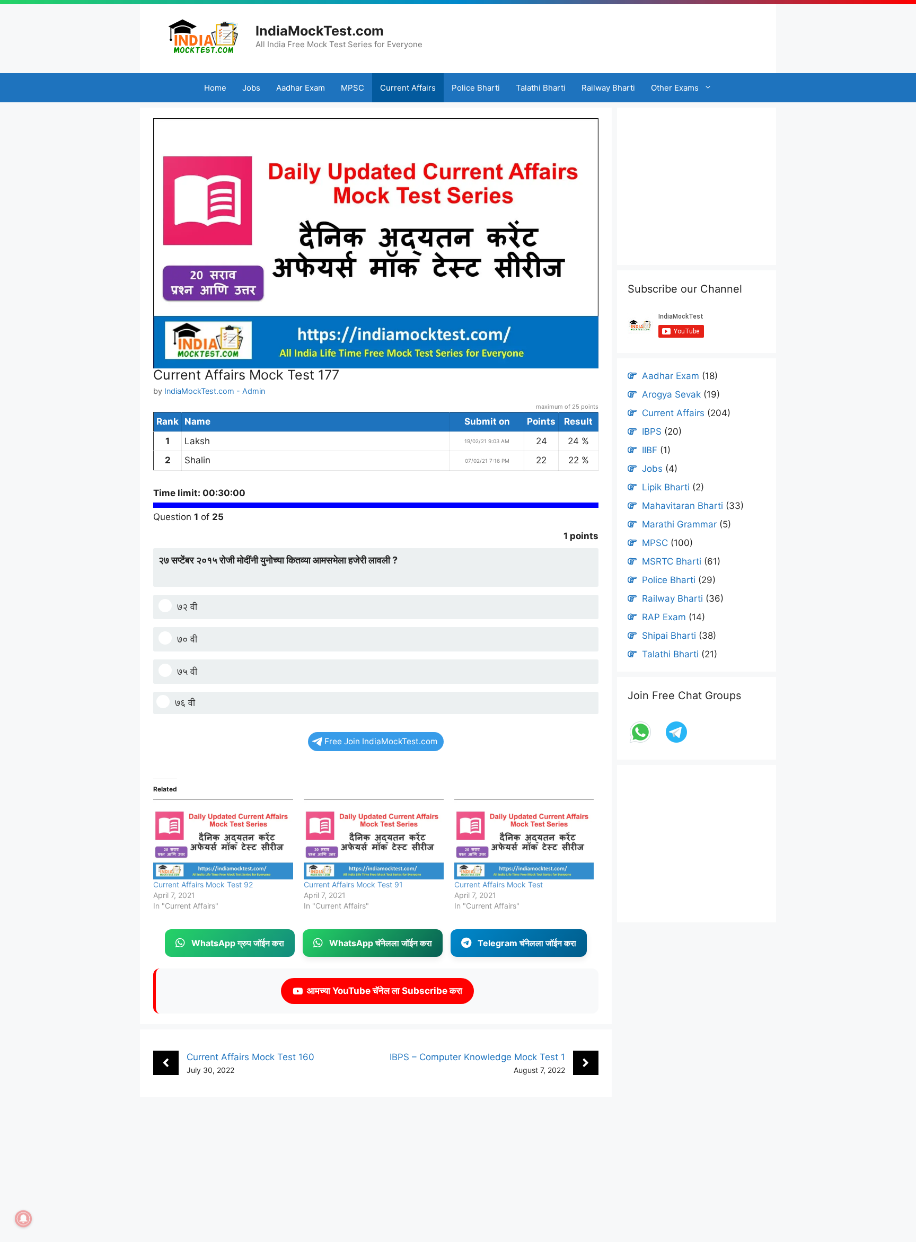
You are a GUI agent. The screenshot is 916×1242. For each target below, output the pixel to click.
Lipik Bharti (666, 487)
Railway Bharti (608, 88)
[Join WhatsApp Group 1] (642, 741)
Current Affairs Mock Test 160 (250, 1057)
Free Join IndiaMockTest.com (380, 741)
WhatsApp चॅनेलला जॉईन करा (380, 943)
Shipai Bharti (669, 635)
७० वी (187, 639)
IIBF (649, 450)
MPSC (352, 88)
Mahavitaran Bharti (682, 505)
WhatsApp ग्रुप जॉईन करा (237, 943)
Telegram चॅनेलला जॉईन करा (527, 943)
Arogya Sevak (671, 394)
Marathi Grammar (679, 524)
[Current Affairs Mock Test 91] (374, 839)
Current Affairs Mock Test (498, 884)
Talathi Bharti (541, 88)
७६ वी (185, 702)
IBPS (652, 431)
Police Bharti (476, 88)
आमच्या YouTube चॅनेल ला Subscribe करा (382, 990)
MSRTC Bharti (671, 561)
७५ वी (187, 671)
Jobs (251, 88)
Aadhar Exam (300, 88)
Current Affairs (408, 88)
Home (215, 88)
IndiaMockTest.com (320, 31)
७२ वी (187, 606)
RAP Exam (664, 617)
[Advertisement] (615, 34)
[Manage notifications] (23, 1218)
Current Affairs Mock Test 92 (203, 884)
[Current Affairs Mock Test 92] (223, 839)
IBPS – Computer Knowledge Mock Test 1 (477, 1057)
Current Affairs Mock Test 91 (353, 884)
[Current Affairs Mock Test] (524, 839)
